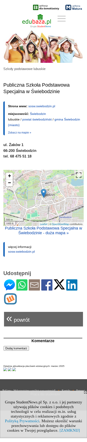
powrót (18, 318)
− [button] (9, 183)
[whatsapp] (21, 289)
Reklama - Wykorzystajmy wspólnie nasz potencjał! (29, 390)
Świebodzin (38, 114)
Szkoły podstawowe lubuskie (24, 69)
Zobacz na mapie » (19, 132)
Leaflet (43, 224)
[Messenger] (9, 289)
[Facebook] (46, 289)
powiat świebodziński (37, 119)
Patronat (80, 390)
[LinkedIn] (71, 289)
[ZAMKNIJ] (70, 430)
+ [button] (9, 176)
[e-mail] (34, 289)
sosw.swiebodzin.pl (41, 106)
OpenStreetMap (60, 224)
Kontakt (66, 390)
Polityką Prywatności (22, 421)
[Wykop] (10, 303)
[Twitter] (59, 287)
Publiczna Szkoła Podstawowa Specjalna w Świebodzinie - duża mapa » (43, 230)
